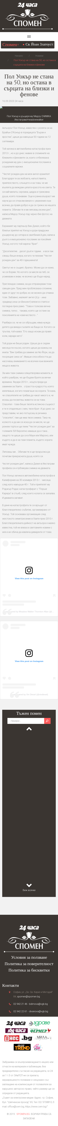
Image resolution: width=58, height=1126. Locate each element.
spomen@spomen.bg (28, 996)
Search (47, 721)
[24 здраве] (39, 1023)
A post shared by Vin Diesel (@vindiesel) (29, 694)
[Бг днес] (11, 1038)
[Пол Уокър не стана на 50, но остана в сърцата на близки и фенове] (29, 109)
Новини (39, 55)
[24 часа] (16, 1023)
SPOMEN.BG (23, 1114)
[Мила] (43, 1038)
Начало (19, 55)
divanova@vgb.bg (38, 1011)
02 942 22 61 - (21, 1011)
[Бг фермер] (40, 1030)
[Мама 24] (38, 1047)
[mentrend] (22, 1047)
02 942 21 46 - (21, 1004)
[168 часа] (16, 1030)
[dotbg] (27, 1038)
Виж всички (29, 890)
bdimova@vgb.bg (38, 1004)
